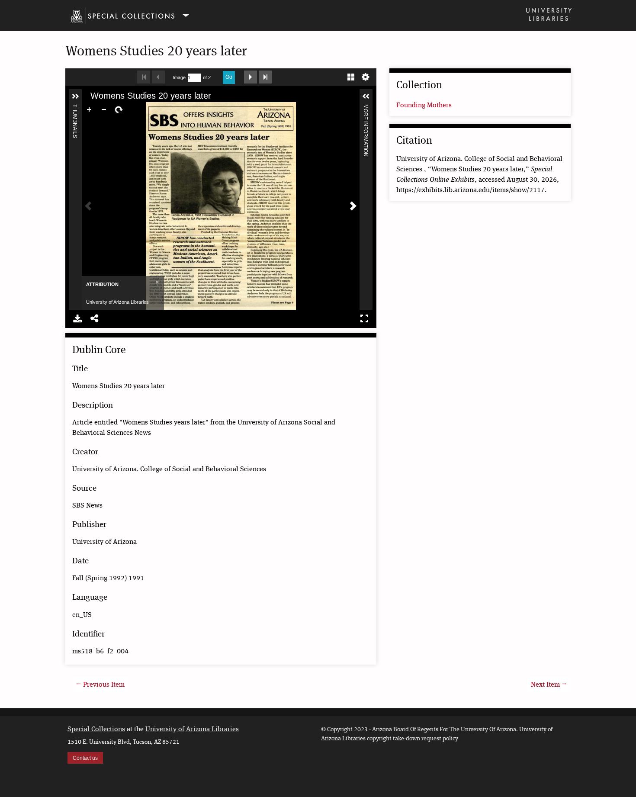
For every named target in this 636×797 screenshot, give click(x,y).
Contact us (85, 758)
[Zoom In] (89, 109)
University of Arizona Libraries (192, 729)
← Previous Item (100, 684)
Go (228, 77)
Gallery (351, 76)
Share (94, 317)
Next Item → (549, 684)
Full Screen (364, 317)
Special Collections (96, 729)
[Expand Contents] (75, 96)
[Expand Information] (366, 96)
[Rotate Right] (118, 109)
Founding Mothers (424, 105)
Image (179, 77)
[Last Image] (265, 76)
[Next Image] (250, 76)
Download (77, 317)
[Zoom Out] (104, 109)
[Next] (353, 205)
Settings (365, 76)
